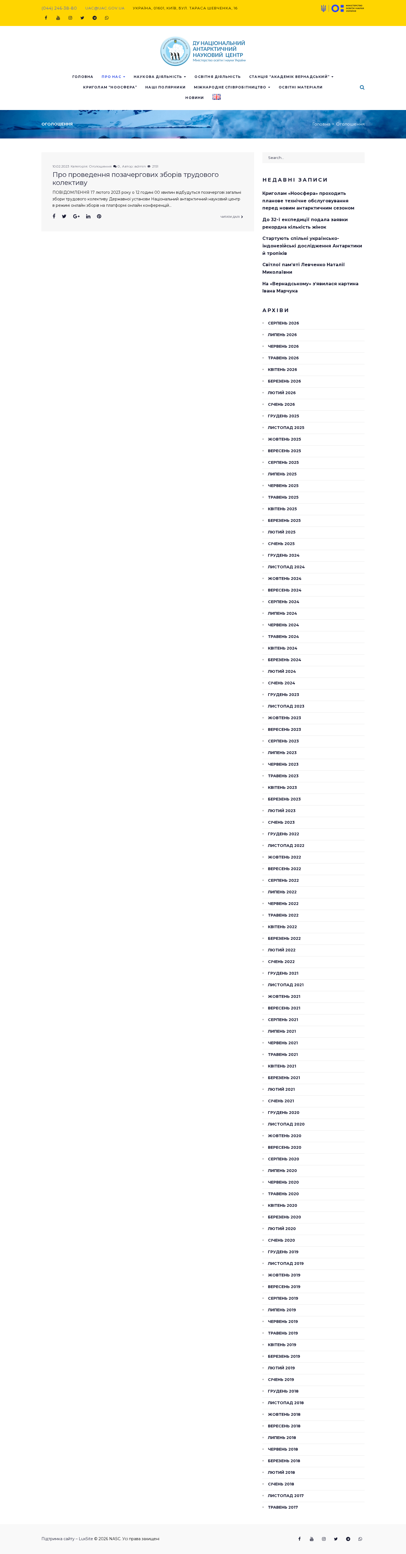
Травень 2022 (283, 915)
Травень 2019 (283, 1333)
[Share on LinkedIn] (88, 216)
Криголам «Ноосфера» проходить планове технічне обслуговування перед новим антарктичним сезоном (308, 201)
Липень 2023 (282, 752)
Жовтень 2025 (284, 439)
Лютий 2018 (281, 1472)
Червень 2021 (283, 1042)
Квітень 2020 (282, 1205)
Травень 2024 (283, 636)
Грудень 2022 (283, 833)
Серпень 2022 (283, 880)
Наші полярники (165, 87)
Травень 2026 (283, 357)
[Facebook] (46, 18)
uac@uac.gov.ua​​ (105, 8)
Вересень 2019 (284, 1286)
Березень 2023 (284, 799)
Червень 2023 (283, 764)
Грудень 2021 (283, 973)
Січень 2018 (281, 1484)
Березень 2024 (284, 659)
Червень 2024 (283, 624)
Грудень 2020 (283, 1112)
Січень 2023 (281, 822)
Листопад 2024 (286, 566)
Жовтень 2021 (284, 996)
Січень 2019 (281, 1379)
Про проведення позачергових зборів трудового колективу (135, 179)
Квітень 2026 (282, 369)
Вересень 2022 (284, 868)
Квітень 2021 (282, 1066)
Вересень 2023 (284, 729)
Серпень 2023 (283, 741)
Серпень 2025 (283, 462)
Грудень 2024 (284, 555)
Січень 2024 (281, 683)
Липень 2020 (282, 1170)
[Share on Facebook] (53, 216)
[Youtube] (58, 18)
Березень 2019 (284, 1356)
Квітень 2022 (282, 926)
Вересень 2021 (284, 1008)
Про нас (111, 77)
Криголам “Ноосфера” (110, 87)
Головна (82, 77)
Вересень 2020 (284, 1147)
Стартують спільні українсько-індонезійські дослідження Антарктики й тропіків (312, 246)
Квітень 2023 (282, 787)
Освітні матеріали (301, 87)
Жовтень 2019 (284, 1275)
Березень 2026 (284, 381)
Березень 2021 (284, 1077)
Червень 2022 (283, 903)
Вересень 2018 (284, 1426)
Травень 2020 (283, 1193)
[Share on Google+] (76, 216)
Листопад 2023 (286, 706)
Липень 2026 (282, 334)
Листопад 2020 (286, 1124)
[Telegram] (94, 18)
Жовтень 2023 (284, 717)
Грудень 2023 (283, 694)
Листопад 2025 (286, 427)
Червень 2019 (283, 1321)
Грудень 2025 (283, 416)
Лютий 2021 (281, 1089)
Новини (194, 98)
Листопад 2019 (286, 1263)
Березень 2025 (284, 520)
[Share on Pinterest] (99, 216)
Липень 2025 (282, 474)
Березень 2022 (284, 938)
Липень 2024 (282, 613)
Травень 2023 (283, 775)
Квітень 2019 (282, 1344)
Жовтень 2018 (284, 1414)
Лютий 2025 (282, 532)
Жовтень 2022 (284, 857)
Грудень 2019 (283, 1251)
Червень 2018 (283, 1449)
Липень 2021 (282, 1031)
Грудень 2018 (283, 1391)
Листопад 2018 (286, 1402)
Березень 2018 (284, 1460)
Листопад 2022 (286, 845)
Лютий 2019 (281, 1367)
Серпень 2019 (283, 1298)
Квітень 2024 (282, 648)
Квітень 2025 (282, 508)
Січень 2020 (281, 1240)
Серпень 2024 (283, 601)
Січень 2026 (281, 404)
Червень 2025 (283, 485)
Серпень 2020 (283, 1159)
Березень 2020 (284, 1217)
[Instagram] (70, 18)
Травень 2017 (283, 1507)
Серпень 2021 (283, 1019)
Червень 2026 (283, 346)
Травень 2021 (283, 1054)
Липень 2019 (282, 1309)
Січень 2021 (281, 1100)
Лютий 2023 (282, 810)
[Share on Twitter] (64, 216)
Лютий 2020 (282, 1228)
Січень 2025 (281, 543)
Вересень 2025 (284, 450)
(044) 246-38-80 (59, 8)
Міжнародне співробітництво (230, 87)
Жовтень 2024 (285, 578)
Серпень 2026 (283, 323)
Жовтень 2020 (284, 1135)
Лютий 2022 (282, 950)
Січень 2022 (281, 961)
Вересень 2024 (285, 590)
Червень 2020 (283, 1182)
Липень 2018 (282, 1437)
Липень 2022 (282, 892)
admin (140, 166)
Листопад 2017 (286, 1495)
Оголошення (100, 166)
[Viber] (106, 18)
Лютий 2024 (282, 671)
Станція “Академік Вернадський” (289, 77)
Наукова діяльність (158, 77)
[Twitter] (82, 18)
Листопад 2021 (286, 984)
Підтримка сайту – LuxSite (67, 1538)
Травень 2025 (283, 497)
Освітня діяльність (217, 77)
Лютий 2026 (282, 392)
